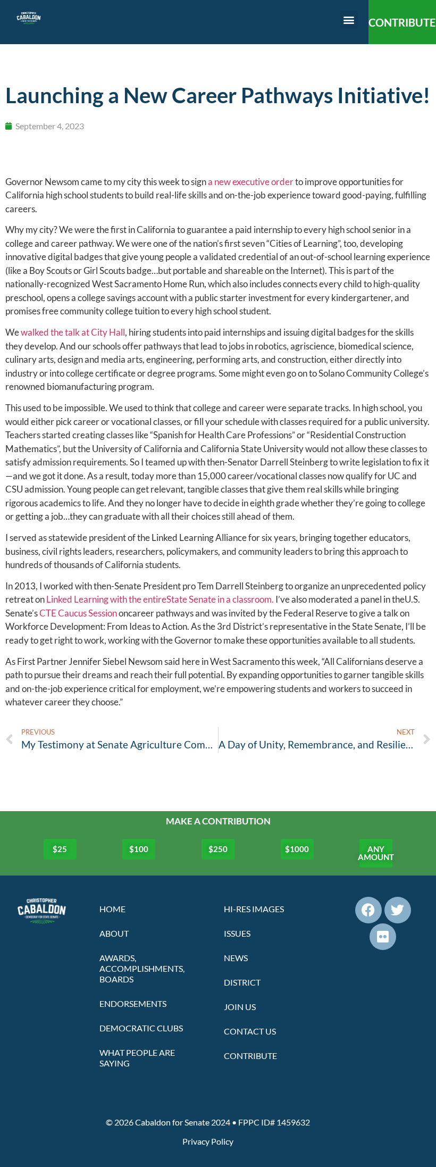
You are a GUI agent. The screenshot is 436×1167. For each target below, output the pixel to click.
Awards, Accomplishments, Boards (142, 968)
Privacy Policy (207, 1141)
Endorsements (132, 1003)
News (236, 958)
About (114, 933)
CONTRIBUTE (401, 22)
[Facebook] (368, 910)
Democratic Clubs (141, 1028)
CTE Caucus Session (78, 613)
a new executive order (251, 181)
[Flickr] (383, 936)
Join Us (240, 1007)
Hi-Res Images (254, 909)
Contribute (250, 1056)
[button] (349, 19)
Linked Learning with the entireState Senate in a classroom (159, 599)
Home (112, 909)
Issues (237, 933)
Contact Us (250, 1031)
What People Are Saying (137, 1057)
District (242, 982)
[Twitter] (397, 910)
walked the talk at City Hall (73, 332)
